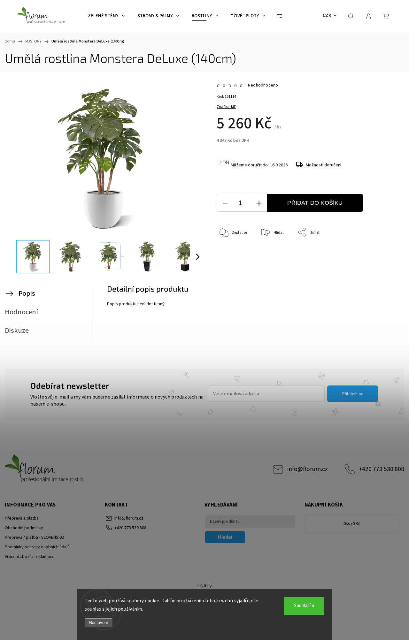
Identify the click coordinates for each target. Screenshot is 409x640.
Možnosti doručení (323, 165)
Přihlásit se (353, 393)
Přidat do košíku (315, 203)
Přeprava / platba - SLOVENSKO (34, 537)
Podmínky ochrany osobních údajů (37, 547)
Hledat (225, 537)
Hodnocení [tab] (21, 312)
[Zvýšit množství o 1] (259, 202)
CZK (327, 15)
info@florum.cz (307, 469)
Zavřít (382, 253)
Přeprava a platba (22, 518)
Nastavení (98, 622)
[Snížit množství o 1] (225, 202)
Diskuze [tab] (17, 330)
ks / (351, 524)
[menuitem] (106, 16)
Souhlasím (304, 605)
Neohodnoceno (263, 85)
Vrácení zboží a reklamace (30, 556)
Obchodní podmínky (24, 528)
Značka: (226, 107)
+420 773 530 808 (381, 469)
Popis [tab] (27, 293)
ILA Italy (204, 586)
